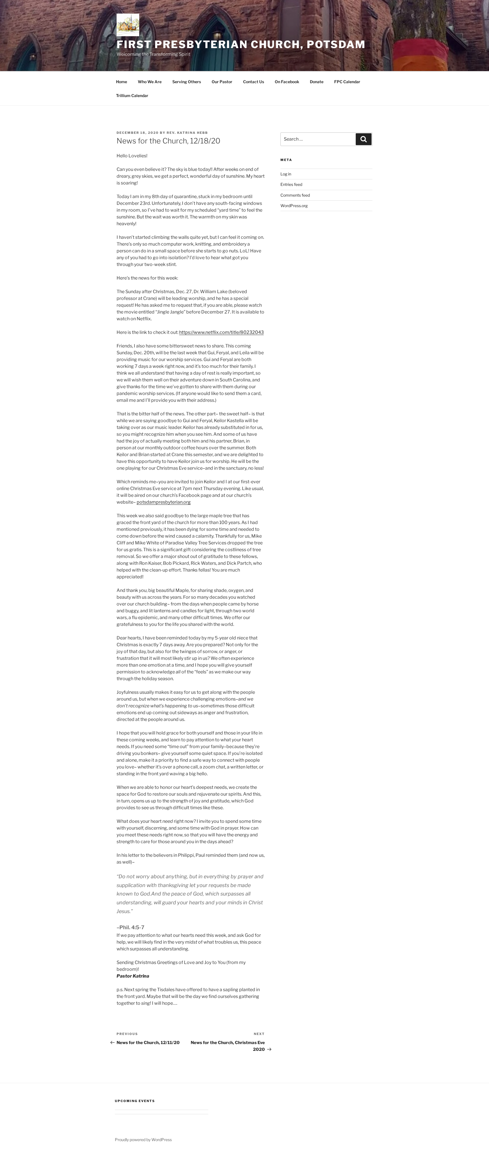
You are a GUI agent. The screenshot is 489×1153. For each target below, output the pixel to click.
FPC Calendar (347, 81)
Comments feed (295, 195)
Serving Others (186, 81)
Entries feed (291, 184)
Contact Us (253, 81)
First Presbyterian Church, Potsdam (241, 44)
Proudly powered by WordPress (143, 1139)
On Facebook (287, 81)
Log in (285, 173)
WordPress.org (294, 205)
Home (121, 81)
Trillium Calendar (132, 95)
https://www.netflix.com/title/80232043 (221, 332)
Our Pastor (222, 81)
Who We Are (150, 81)
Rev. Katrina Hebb (187, 133)
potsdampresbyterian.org (164, 502)
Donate (316, 81)
